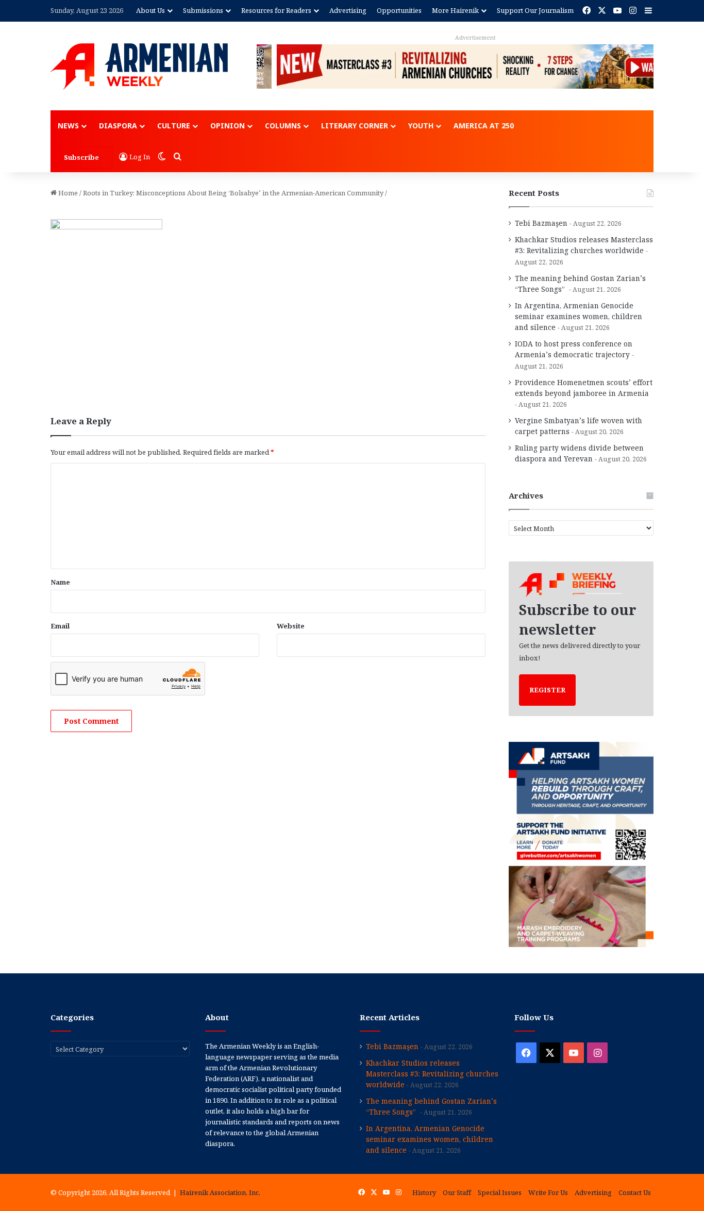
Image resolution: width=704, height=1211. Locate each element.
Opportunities (399, 10)
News (68, 125)
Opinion (227, 125)
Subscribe (81, 157)
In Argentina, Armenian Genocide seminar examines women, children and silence (578, 316)
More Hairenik (455, 10)
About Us (150, 10)
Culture (173, 125)
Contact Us (634, 1192)
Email (60, 626)
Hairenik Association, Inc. (220, 1192)
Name (60, 582)
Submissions (203, 10)
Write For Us (548, 1192)
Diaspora (118, 125)
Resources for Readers (276, 10)
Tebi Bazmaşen (541, 223)
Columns (283, 125)
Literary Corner (354, 125)
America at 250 (484, 125)
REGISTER (547, 689)
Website (291, 626)
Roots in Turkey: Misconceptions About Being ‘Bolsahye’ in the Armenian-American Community (233, 192)
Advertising (347, 10)
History (424, 1192)
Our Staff (457, 1192)
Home (67, 192)
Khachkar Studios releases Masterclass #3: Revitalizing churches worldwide (432, 1073)
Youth (420, 125)
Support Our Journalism (535, 10)
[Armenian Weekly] (139, 66)
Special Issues (500, 1192)
